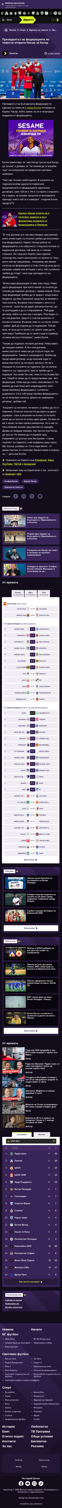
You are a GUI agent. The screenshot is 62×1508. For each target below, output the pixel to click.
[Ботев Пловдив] (24, 13)
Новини (7, 1329)
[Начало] (6, 30)
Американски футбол (15, 1419)
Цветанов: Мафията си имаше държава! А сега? (40, 1092)
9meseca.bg (44, 1460)
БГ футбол (10, 1334)
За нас (7, 1446)
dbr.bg (28, 1059)
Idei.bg (18, 1467)
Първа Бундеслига (14, 1362)
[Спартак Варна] (33, 13)
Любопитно (39, 1426)
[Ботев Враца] (46, 13)
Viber (51, 460)
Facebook (40, 460)
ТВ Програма (40, 1431)
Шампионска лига (42, 1366)
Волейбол (10, 1392)
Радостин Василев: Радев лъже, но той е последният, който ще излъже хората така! (42, 1066)
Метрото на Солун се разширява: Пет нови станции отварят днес (41, 1105)
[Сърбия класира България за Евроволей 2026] (30, 915)
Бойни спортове (13, 1411)
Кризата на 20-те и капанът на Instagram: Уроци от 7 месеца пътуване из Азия (39, 1120)
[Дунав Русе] (51, 13)
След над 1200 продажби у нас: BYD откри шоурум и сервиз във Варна (41, 1052)
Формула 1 (39, 1396)
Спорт (23, 30)
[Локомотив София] (60, 13)
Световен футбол (15, 1354)
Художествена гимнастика (46, 1404)
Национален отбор (43, 1343)
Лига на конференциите (27, 708)
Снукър (8, 1415)
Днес (30, 594)
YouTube (7, 464)
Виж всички (29, 860)
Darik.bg (18, 1460)
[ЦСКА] (11, 13)
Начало (12, 30)
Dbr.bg (44, 1467)
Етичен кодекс (13, 1436)
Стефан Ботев (33, 107)
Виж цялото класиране (29, 1282)
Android (10, 474)
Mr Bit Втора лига (42, 1339)
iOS (19, 474)
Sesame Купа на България (17, 1343)
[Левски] (6, 13)
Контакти (9, 1441)
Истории (8, 1426)
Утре (43, 594)
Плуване (38, 1411)
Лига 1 (8, 1366)
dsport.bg (13, 53)
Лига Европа (21, 624)
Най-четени (10, 941)
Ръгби (37, 1419)
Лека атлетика (12, 1400)
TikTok (17, 464)
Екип (5, 1431)
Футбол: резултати (13, 1307)
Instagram (29, 464)
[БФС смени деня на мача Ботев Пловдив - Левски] (30, 1002)
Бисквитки (38, 1441)
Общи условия (42, 1436)
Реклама (37, 1446)
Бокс (7, 1404)
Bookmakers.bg (12, 1304)
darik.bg (28, 1072)
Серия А (38, 1362)
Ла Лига (16, 604)
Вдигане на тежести (38, 30)
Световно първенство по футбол (17, 1375)
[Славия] (37, 13)
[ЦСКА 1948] (15, 13)
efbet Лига (9, 1339)
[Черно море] (42, 13)
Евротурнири (11, 1347)
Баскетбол (39, 1392)
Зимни (8, 1408)
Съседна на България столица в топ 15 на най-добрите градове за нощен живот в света (41, 1079)
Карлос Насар (30, 481)
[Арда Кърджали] (20, 13)
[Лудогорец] (2, 13)
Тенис (8, 1396)
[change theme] (57, 19)
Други (36, 1380)
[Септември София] (29, 13)
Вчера (17, 594)
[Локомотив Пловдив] (55, 13)
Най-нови (9, 871)
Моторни (38, 1408)
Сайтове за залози (13, 1300)
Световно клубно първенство (19, 1380)
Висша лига (10, 1359)
